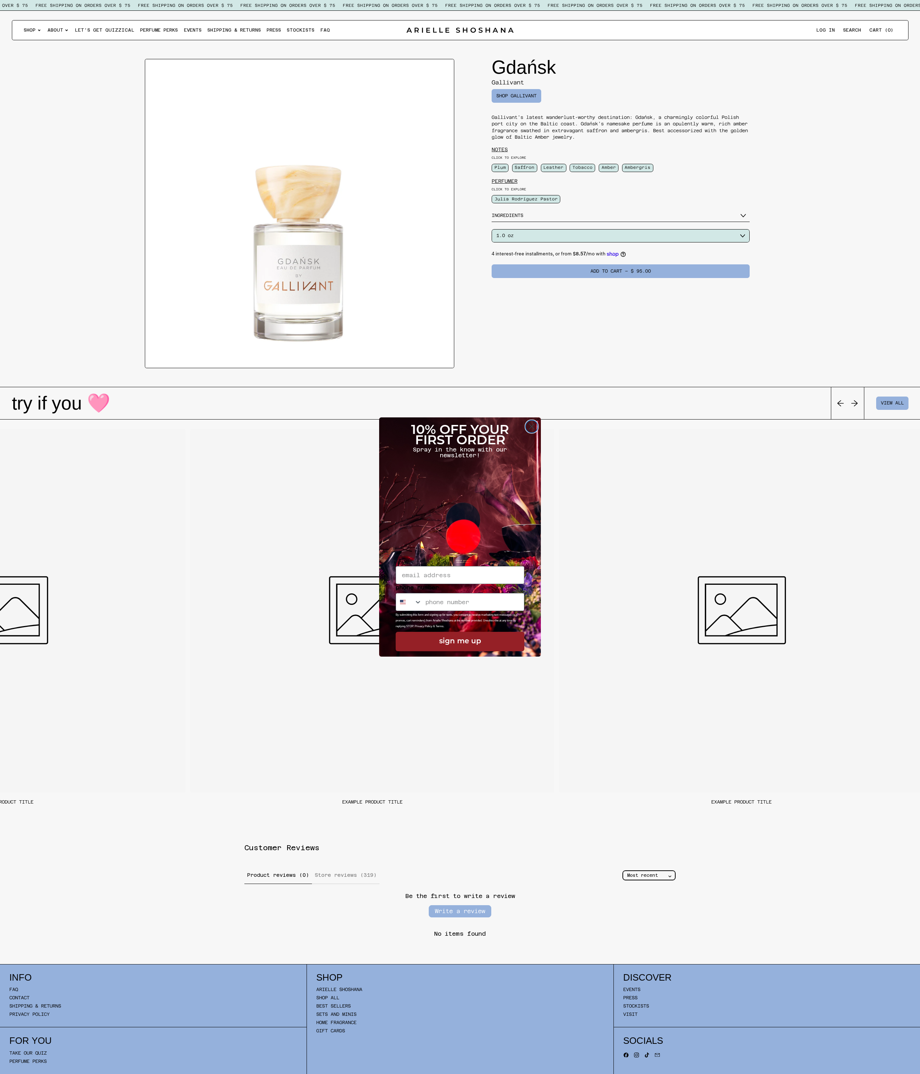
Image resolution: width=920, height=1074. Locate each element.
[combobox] (409, 602)
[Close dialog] (531, 426)
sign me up (460, 641)
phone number (417, 587)
